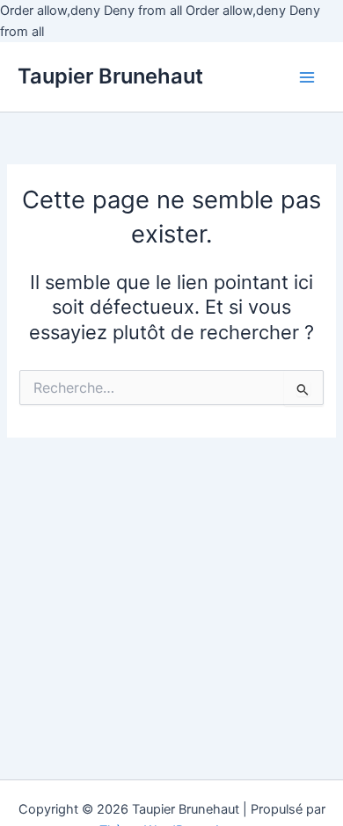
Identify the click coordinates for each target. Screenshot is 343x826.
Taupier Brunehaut (110, 76)
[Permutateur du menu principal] (306, 77)
